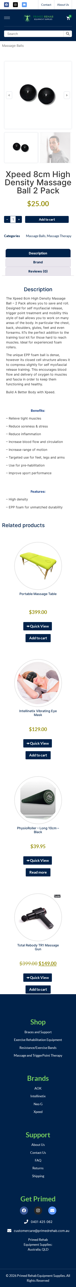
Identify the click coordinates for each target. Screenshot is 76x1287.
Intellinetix (38, 1096)
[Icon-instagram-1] (15, 4)
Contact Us (38, 1152)
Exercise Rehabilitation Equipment (38, 1040)
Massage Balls (13, 46)
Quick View (39, 626)
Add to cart (47, 219)
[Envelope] (24, 4)
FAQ (38, 1160)
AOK (38, 1088)
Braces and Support (38, 1032)
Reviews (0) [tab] (38, 271)
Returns (38, 1168)
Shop (38, 1022)
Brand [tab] (38, 262)
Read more (38, 872)
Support (38, 1135)
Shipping (38, 1176)
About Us (63, 4)
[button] (9, 95)
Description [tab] (38, 253)
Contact (46, 4)
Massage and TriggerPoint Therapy (38, 1055)
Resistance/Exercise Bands (38, 1047)
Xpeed (38, 1112)
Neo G (38, 1104)
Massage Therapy (59, 236)
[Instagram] (38, 1210)
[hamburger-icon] (7, 18)
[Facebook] (6, 4)
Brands (38, 1078)
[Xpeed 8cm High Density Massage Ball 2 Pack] (38, 95)
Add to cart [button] (38, 638)
